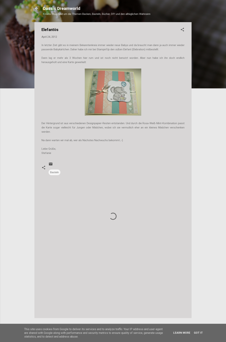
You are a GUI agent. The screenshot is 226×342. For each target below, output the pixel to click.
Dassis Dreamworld (61, 8)
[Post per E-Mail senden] (51, 165)
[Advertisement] (113, 285)
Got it (198, 332)
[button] (182, 30)
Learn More (181, 332)
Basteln (54, 172)
